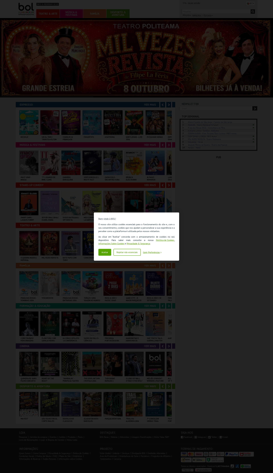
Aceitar (105, 252)
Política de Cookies (165, 240)
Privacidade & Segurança (138, 243)
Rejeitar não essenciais (127, 252)
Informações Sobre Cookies (111, 243)
